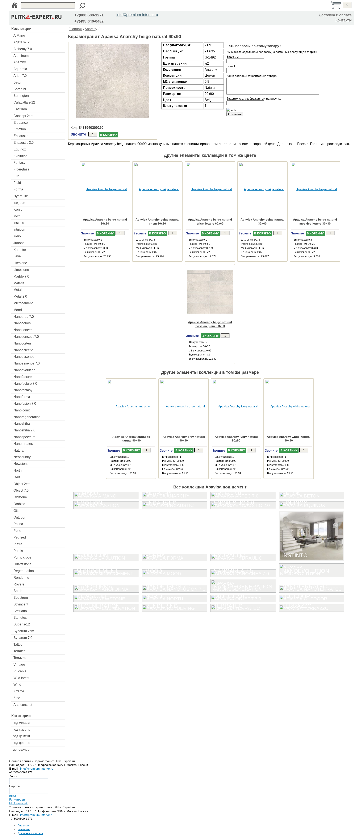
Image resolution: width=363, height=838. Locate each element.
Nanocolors (22, 323)
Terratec (19, 651)
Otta (16, 510)
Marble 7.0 (21, 276)
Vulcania (19, 671)
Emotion (19, 129)
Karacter (19, 249)
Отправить (235, 114)
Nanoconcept (23, 330)
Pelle (17, 530)
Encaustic (20, 136)
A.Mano (19, 35)
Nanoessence (23, 356)
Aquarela (20, 69)
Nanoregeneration (27, 417)
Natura (18, 450)
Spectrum (20, 597)
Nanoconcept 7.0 (26, 336)
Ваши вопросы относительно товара (251, 75)
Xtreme (18, 691)
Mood (17, 310)
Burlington (21, 95)
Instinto (18, 223)
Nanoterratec (23, 444)
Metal (17, 289)
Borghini (19, 89)
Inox (16, 216)
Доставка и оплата (335, 15)
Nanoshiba (21, 423)
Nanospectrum (24, 437)
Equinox (19, 149)
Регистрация (17, 799)
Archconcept (22, 704)
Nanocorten (22, 343)
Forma (18, 189)
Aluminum (21, 55)
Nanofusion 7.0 (24, 403)
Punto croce (22, 557)
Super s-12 (21, 624)
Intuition (19, 229)
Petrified (19, 537)
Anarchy (19, 62)
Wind (17, 684)
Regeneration (23, 571)
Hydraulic (20, 196)
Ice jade (19, 203)
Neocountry (22, 457)
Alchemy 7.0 (22, 49)
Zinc (16, 698)
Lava (17, 256)
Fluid (17, 183)
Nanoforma (21, 397)
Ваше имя (233, 56)
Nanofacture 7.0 (25, 383)
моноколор (20, 749)
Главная (75, 29)
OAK (17, 477)
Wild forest (21, 678)
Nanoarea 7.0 (23, 316)
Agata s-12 (21, 42)
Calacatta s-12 (24, 102)
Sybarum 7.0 (22, 638)
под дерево (21, 743)
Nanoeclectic (23, 350)
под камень (21, 729)
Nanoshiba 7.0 (24, 430)
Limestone (21, 269)
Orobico (19, 504)
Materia (19, 283)
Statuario (20, 611)
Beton (17, 82)
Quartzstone (22, 564)
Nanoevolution (24, 370)
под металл (21, 723)
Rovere (18, 584)
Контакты (343, 20)
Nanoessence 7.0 (26, 363)
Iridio (17, 236)
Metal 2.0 (20, 296)
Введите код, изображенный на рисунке (253, 98)
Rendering (21, 577)
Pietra (17, 544)
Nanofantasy (22, 390)
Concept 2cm (23, 116)
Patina (18, 524)
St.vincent (20, 604)
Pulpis (18, 551)
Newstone (21, 464)
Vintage (19, 664)
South (17, 591)
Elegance (20, 122)
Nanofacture (22, 377)
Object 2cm (21, 484)
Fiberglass (21, 169)
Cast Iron (20, 109)
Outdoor (19, 517)
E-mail (230, 66)
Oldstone (20, 497)
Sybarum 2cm (23, 631)
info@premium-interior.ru (137, 15)
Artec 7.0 (20, 75)
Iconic (17, 209)
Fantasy (19, 162)
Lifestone (20, 263)
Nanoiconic (21, 410)
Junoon (19, 243)
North (17, 470)
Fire (16, 176)
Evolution (20, 156)
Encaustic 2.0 (23, 142)
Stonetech (21, 617)
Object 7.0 (21, 490)
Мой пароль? (18, 803)
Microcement (23, 303)
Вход (12, 795)
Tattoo (17, 644)
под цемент (21, 736)
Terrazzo (19, 658)
